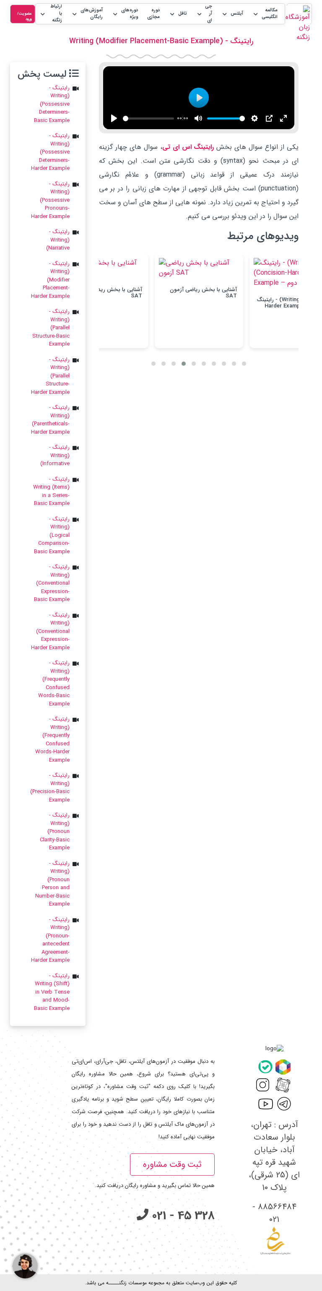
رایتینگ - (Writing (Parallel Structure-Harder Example (50, 376)
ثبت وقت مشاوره (172, 1164)
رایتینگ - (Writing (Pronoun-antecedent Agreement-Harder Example (50, 940)
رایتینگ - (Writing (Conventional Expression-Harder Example (50, 631)
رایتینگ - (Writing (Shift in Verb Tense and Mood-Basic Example (52, 992)
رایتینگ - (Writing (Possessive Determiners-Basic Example (52, 104)
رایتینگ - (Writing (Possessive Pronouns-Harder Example (50, 200)
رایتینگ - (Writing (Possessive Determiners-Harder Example (50, 152)
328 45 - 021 (181, 1216)
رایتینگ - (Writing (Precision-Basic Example (50, 787)
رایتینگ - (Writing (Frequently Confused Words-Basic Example (54, 683)
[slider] (148, 118)
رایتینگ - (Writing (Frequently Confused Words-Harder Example (52, 739)
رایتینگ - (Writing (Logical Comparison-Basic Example (52, 535)
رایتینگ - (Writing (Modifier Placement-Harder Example (50, 280)
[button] (265, 14)
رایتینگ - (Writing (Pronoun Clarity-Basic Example (55, 831)
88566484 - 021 (274, 1213)
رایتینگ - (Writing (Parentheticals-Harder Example (50, 419)
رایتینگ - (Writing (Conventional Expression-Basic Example (52, 583)
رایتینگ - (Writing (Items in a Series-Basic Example (51, 491)
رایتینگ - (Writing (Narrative (58, 240)
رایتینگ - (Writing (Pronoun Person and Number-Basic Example (52, 883)
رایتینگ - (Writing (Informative (55, 455)
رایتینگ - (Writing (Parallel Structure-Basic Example (51, 328)
